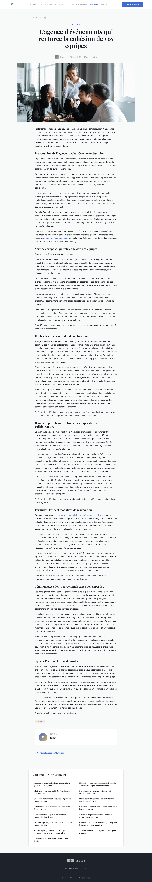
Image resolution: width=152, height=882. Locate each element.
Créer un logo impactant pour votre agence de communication (53, 823)
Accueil (33, 4)
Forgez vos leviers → (132, 4)
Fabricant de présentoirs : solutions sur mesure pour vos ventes (95, 815)
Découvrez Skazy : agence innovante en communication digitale (50, 815)
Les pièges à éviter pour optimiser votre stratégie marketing (95, 792)
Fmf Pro (80, 860)
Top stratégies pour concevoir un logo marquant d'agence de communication (49, 831)
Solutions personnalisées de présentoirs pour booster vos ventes (98, 807)
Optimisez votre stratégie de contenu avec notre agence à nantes (96, 800)
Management (81, 4)
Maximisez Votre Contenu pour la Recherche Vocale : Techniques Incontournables (97, 784)
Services (104, 4)
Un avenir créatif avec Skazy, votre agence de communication (52, 800)
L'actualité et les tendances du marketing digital (51, 839)
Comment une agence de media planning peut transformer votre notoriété (98, 823)
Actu (40, 4)
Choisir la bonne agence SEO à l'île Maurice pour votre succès (52, 792)
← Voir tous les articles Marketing (49, 753)
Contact (84, 868)
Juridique (70, 4)
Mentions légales (71, 868)
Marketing (94, 4)
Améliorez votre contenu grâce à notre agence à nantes (98, 831)
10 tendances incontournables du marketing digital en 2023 (52, 807)
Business (48, 4)
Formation (59, 4)
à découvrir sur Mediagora (56, 238)
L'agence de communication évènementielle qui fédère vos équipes (52, 784)
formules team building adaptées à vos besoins (80, 515)
